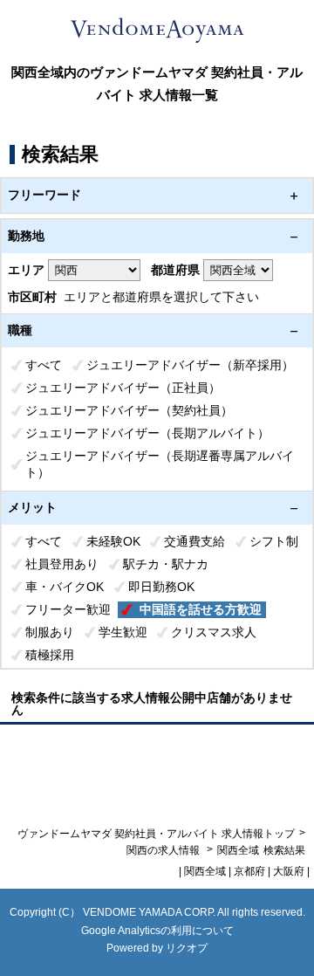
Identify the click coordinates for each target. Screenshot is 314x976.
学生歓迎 (123, 632)
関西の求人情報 (164, 850)
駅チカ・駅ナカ (165, 564)
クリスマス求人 (213, 632)
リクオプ (187, 948)
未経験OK (113, 541)
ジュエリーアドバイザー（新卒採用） (190, 365)
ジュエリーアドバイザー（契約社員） (129, 410)
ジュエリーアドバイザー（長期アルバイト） (147, 433)
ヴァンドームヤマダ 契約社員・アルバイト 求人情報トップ (156, 834)
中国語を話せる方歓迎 (201, 609)
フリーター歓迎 (68, 609)
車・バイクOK (64, 587)
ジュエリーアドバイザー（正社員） (123, 388)
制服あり (49, 632)
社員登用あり (62, 564)
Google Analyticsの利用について (157, 930)
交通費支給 (194, 541)
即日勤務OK (161, 587)
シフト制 (273, 541)
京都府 (249, 871)
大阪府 (288, 871)
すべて (43, 365)
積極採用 (49, 655)
